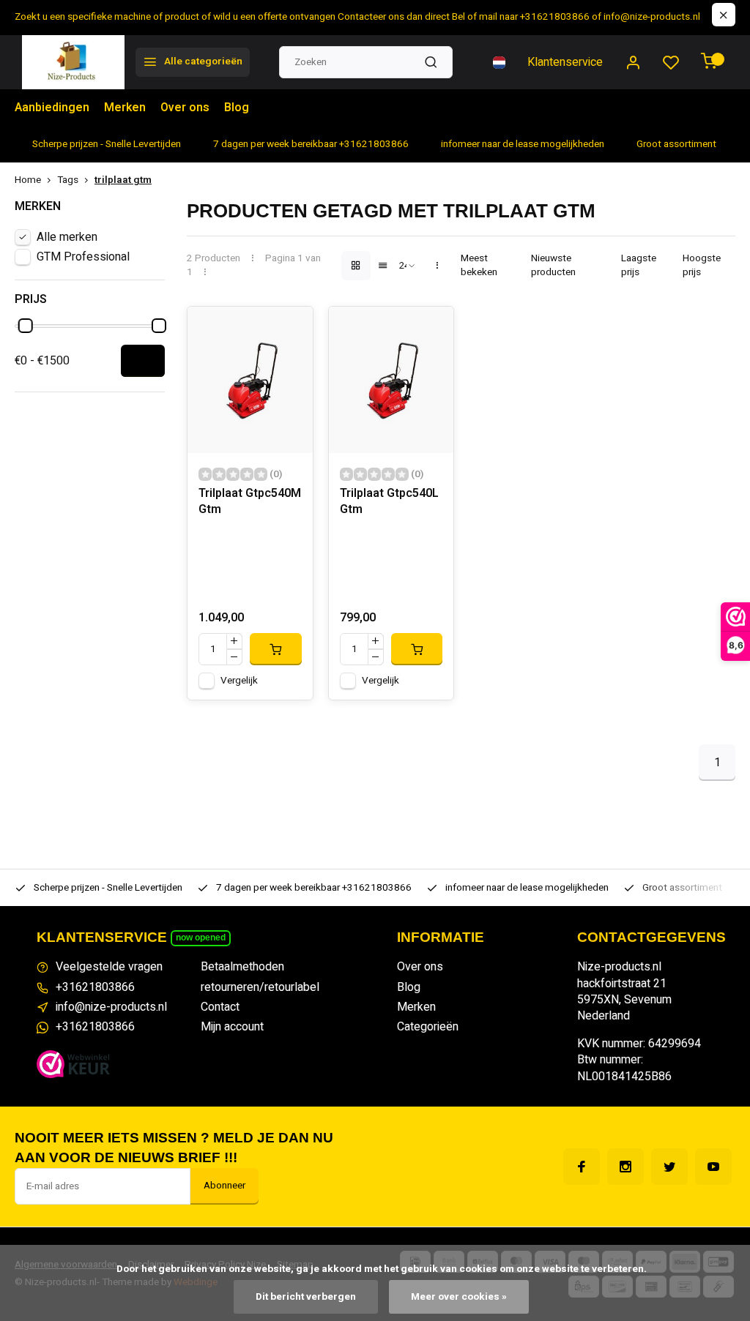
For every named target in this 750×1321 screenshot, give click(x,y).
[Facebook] (581, 1166)
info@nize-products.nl (111, 1007)
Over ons (184, 107)
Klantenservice (565, 62)
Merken (125, 107)
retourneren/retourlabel (260, 987)
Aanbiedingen (52, 107)
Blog (236, 107)
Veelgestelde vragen (109, 967)
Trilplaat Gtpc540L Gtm (389, 501)
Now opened (201, 937)
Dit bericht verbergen (306, 1297)
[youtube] (713, 1166)
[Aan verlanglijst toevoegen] (290, 328)
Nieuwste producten (553, 266)
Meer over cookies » (459, 1297)
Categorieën (427, 1027)
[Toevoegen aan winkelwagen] (275, 649)
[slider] (25, 325)
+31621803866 (95, 987)
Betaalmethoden (242, 967)
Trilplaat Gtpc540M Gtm (249, 501)
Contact (220, 1007)
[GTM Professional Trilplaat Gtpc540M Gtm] (250, 380)
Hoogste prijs (702, 266)
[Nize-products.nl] (73, 62)
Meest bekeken (479, 266)
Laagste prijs (638, 266)
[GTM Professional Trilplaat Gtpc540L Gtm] (391, 380)
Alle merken (67, 237)
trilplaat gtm (123, 180)
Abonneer (224, 1185)
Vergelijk (239, 680)
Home (28, 180)
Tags (67, 180)
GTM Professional (83, 257)
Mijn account (232, 1027)
